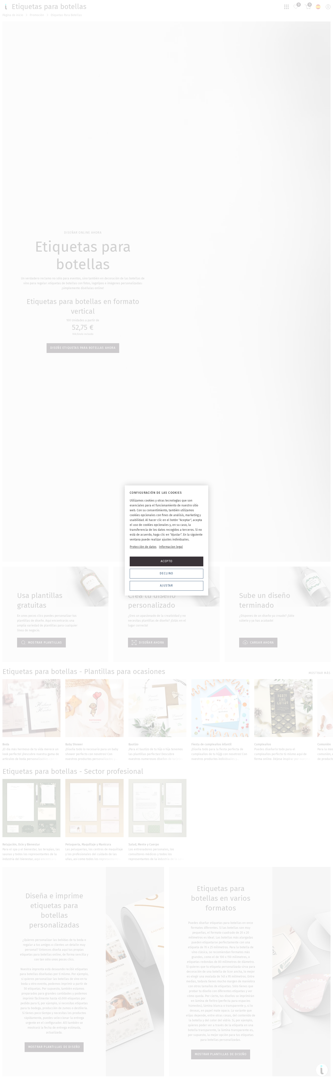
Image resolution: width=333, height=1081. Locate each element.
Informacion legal (171, 547)
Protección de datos (143, 547)
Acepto (166, 561)
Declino (166, 573)
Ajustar (166, 585)
